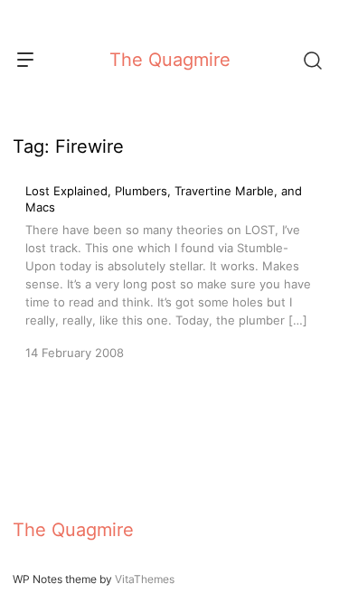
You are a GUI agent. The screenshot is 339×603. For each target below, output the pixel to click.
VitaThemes (144, 579)
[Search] (312, 59)
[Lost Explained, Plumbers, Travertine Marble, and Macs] (169, 272)
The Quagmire (170, 60)
